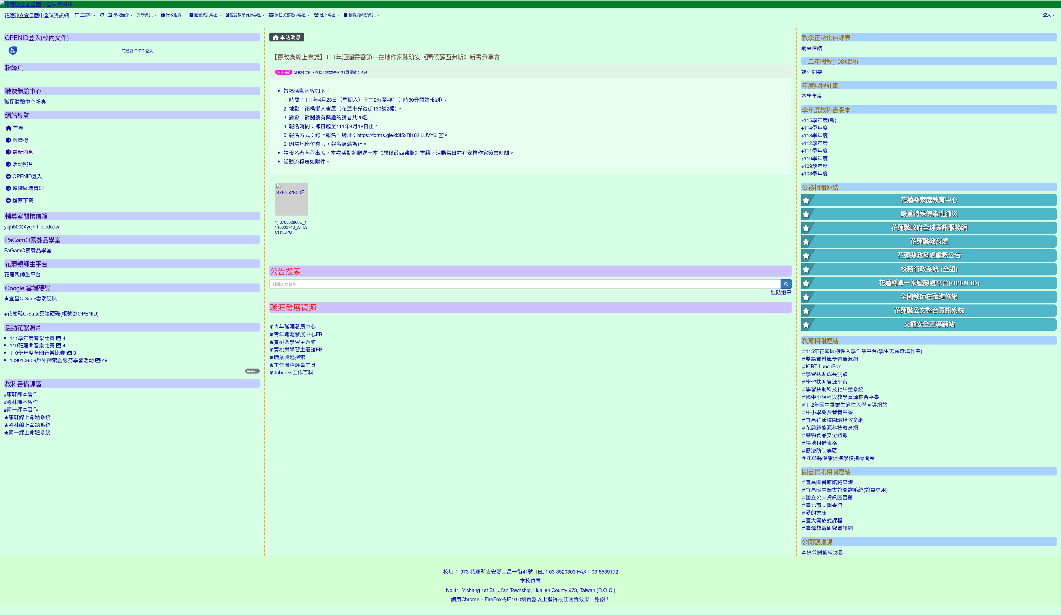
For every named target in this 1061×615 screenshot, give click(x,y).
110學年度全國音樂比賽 (38, 352)
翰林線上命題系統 (27, 424)
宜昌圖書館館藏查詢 (827, 481)
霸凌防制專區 (819, 450)
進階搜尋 (781, 292)
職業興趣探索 (287, 357)
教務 (318, 72)
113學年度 (814, 135)
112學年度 (814, 142)
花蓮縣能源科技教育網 (829, 427)
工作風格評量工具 (292, 364)
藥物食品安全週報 (824, 434)
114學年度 (814, 127)
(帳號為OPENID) (51, 313)
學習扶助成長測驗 (824, 373)
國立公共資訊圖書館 (827, 497)
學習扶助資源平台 (824, 381)
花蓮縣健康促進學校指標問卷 (838, 457)
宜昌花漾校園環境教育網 (832, 419)
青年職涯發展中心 (292, 326)
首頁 (17, 127)
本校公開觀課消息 (822, 552)
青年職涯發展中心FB (295, 334)
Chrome (470, 599)
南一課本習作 (21, 409)
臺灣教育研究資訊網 (827, 527)
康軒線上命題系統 (27, 416)
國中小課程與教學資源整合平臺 (840, 396)
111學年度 (814, 150)
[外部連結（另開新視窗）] (440, 134)
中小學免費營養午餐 (827, 412)
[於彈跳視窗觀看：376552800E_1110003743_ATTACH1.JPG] (291, 199)
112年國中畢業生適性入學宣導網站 (844, 404)
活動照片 (22, 163)
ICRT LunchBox (821, 366)
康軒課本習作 (21, 394)
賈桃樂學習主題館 (292, 341)
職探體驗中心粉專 (25, 101)
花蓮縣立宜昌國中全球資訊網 (36, 15)
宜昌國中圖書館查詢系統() (844, 489)
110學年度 (814, 158)
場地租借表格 (819, 442)
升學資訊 (145, 14)
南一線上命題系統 (27, 432)
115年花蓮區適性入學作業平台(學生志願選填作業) (861, 350)
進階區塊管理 (27, 187)
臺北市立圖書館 (821, 504)
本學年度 (811, 95)
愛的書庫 (814, 512)
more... (252, 371)
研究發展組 (303, 72)
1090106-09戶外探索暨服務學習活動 (52, 360)
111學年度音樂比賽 (33, 337)
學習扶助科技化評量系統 (832, 389)
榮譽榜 (19, 139)
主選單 (86, 14)
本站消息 (290, 37)
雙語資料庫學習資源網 (829, 358)
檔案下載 (22, 200)
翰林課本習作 (21, 401)
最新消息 (22, 151)
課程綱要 (811, 71)
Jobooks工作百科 (291, 372)
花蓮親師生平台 (22, 274)
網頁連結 (811, 47)
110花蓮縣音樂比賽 (33, 345)
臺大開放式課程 (821, 520)
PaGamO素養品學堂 (28, 250)
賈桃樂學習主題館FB (295, 349)
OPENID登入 (26, 176)
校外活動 (283, 72)
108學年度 (814, 173)
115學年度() (818, 119)
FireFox (493, 599)
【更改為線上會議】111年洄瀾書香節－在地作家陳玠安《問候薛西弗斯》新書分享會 (385, 56)
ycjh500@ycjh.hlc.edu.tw (31, 226)
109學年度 (814, 165)
